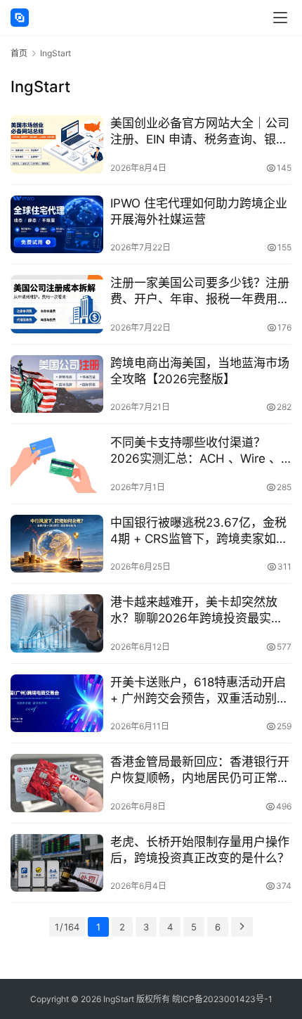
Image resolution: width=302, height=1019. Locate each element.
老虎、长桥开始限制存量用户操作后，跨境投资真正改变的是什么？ (199, 850)
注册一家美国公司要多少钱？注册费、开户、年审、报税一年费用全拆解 (199, 291)
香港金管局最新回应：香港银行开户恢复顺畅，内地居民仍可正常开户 (199, 770)
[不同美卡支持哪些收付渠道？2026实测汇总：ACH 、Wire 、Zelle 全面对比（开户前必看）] (57, 464)
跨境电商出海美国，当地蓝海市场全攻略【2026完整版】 (199, 371)
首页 (19, 53)
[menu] (280, 17)
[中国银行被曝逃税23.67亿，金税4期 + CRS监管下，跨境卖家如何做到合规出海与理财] (57, 544)
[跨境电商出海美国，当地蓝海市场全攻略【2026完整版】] (57, 384)
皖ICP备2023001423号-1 (222, 999)
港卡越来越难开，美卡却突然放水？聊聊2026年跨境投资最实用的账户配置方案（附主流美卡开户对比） (199, 611)
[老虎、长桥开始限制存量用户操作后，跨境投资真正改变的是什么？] (57, 863)
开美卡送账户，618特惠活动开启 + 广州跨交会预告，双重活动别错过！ (199, 691)
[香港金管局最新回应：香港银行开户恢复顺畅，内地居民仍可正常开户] (57, 783)
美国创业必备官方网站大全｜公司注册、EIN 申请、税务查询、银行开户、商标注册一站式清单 (199, 132)
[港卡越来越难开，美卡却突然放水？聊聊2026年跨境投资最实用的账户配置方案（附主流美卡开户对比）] (57, 623)
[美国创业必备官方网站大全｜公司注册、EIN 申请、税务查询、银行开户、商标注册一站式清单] (57, 144)
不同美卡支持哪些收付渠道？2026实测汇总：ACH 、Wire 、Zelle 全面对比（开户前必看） (195, 451)
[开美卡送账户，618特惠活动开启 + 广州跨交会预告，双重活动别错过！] (57, 703)
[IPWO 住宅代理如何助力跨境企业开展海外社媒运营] (57, 225)
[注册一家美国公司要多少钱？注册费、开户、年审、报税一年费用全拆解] (57, 304)
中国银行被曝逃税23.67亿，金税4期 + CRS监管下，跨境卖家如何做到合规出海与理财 (199, 531)
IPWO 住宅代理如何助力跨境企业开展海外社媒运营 (198, 211)
